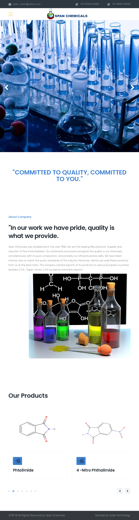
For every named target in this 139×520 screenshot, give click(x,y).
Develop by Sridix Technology (113, 515)
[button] (6, 88)
